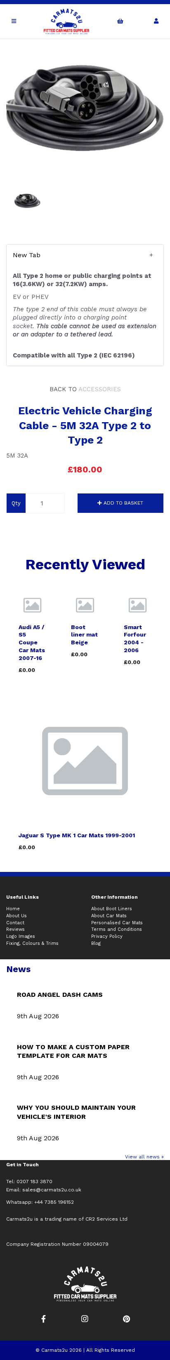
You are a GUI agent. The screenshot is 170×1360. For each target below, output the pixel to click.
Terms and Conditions (116, 929)
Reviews (15, 929)
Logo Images (20, 936)
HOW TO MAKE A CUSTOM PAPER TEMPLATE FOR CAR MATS (73, 1051)
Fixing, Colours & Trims (32, 943)
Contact (15, 922)
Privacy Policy (107, 936)
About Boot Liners (111, 908)
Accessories (99, 389)
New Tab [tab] (26, 255)
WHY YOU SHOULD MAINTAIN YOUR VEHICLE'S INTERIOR (76, 1112)
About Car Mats (109, 915)
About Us (16, 915)
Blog (96, 943)
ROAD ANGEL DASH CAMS (60, 994)
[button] (85, 255)
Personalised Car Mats (117, 922)
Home (13, 908)
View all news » (144, 1157)
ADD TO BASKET (122, 503)
